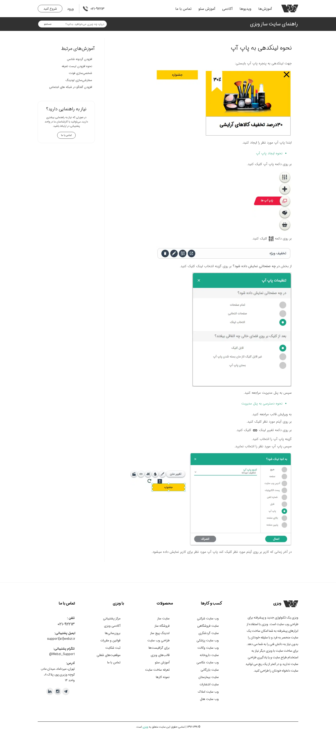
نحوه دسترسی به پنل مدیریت (262, 403)
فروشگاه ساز (162, 625)
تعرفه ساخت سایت (157, 669)
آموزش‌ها (265, 9)
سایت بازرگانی (210, 669)
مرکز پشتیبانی (111, 618)
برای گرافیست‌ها (159, 647)
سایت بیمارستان (208, 677)
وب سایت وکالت (208, 647)
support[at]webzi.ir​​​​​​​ (61, 638)
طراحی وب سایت (158, 640)
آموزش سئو (206, 9)
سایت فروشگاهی (208, 625)
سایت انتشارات (209, 684)
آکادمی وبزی (112, 625)
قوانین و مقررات (110, 640)
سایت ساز (163, 618)
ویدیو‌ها (245, 9)
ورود (70, 9)
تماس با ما (183, 9)
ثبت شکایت (112, 647)
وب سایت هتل (209, 699)
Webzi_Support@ (62, 654)
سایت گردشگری (208, 633)
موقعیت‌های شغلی (108, 655)
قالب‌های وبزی (160, 655)
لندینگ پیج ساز (160, 633)
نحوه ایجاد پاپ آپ (269, 153)
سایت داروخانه (209, 655)
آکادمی (227, 9)
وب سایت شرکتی (208, 618)
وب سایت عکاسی (208, 662)
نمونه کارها (163, 677)
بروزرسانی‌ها (112, 633)
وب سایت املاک (208, 691)
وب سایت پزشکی (208, 640)
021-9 (62, 624)
